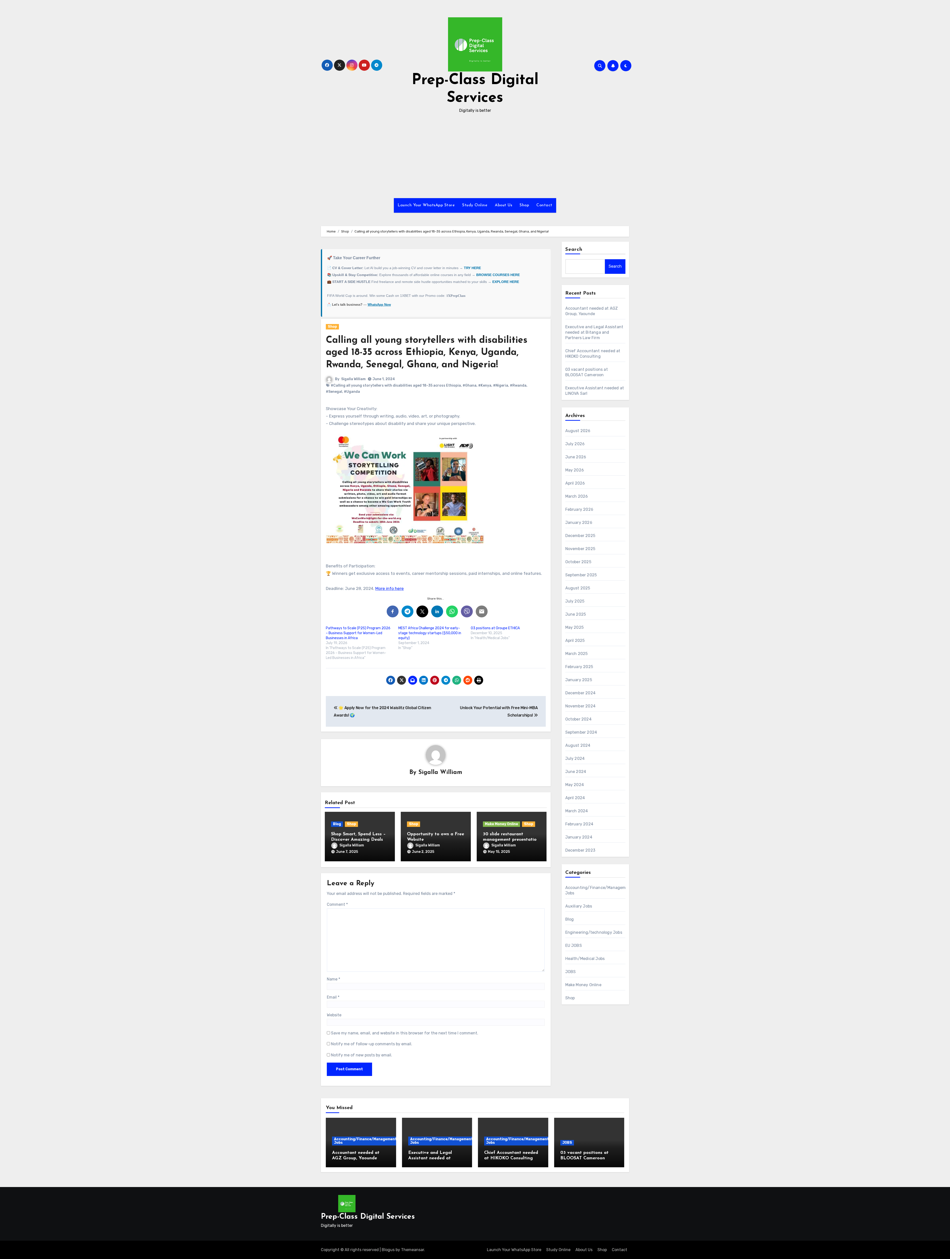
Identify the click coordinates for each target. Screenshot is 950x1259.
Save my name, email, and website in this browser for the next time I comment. (404, 1033)
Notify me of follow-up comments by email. (371, 1044)
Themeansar (412, 1249)
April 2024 (575, 797)
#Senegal (334, 392)
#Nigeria (500, 385)
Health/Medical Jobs (585, 958)
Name (333, 979)
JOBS (570, 971)
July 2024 (575, 758)
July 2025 (575, 601)
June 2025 (575, 614)
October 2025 (578, 562)
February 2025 (579, 666)
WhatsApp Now (379, 304)
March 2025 (576, 653)
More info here (389, 588)
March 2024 (576, 811)
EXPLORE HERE (505, 282)
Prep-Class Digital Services (368, 1217)
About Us (503, 205)
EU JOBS (573, 945)
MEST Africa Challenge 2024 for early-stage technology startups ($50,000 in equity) (429, 633)
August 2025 (577, 588)
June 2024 (575, 771)
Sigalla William (353, 379)
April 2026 (575, 483)
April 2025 (575, 640)
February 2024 (579, 824)
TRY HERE (472, 268)
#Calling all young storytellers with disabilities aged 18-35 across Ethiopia (396, 385)
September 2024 (581, 732)
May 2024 (574, 784)
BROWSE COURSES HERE (498, 275)
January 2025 (578, 679)
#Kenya (484, 385)
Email (333, 997)
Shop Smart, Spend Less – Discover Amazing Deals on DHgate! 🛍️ (358, 839)
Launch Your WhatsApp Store (426, 205)
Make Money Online (501, 824)
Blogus (388, 1249)
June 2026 (575, 457)
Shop (524, 205)
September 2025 (581, 575)
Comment (337, 904)
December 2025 (580, 535)
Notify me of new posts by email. (361, 1055)
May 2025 (574, 627)
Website (334, 1015)
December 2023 (580, 850)
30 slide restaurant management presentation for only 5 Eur (511, 839)
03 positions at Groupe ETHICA (495, 628)
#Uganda (352, 392)
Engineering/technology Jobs (593, 932)
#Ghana (469, 385)
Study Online (474, 205)
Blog (337, 824)
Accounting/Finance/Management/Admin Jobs (371, 1141)
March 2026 (576, 496)
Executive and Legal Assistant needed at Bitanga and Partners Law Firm (594, 332)
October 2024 (578, 719)
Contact (544, 205)
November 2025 (580, 548)
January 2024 (578, 837)
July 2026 (575, 444)
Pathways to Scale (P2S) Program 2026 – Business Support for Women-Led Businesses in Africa (358, 633)
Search (574, 249)
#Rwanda (518, 385)
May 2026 (574, 470)
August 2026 (578, 430)
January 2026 (578, 522)
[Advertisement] (475, 156)
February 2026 (579, 509)
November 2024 (580, 706)
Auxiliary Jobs (578, 906)
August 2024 (578, 745)
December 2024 (580, 693)
